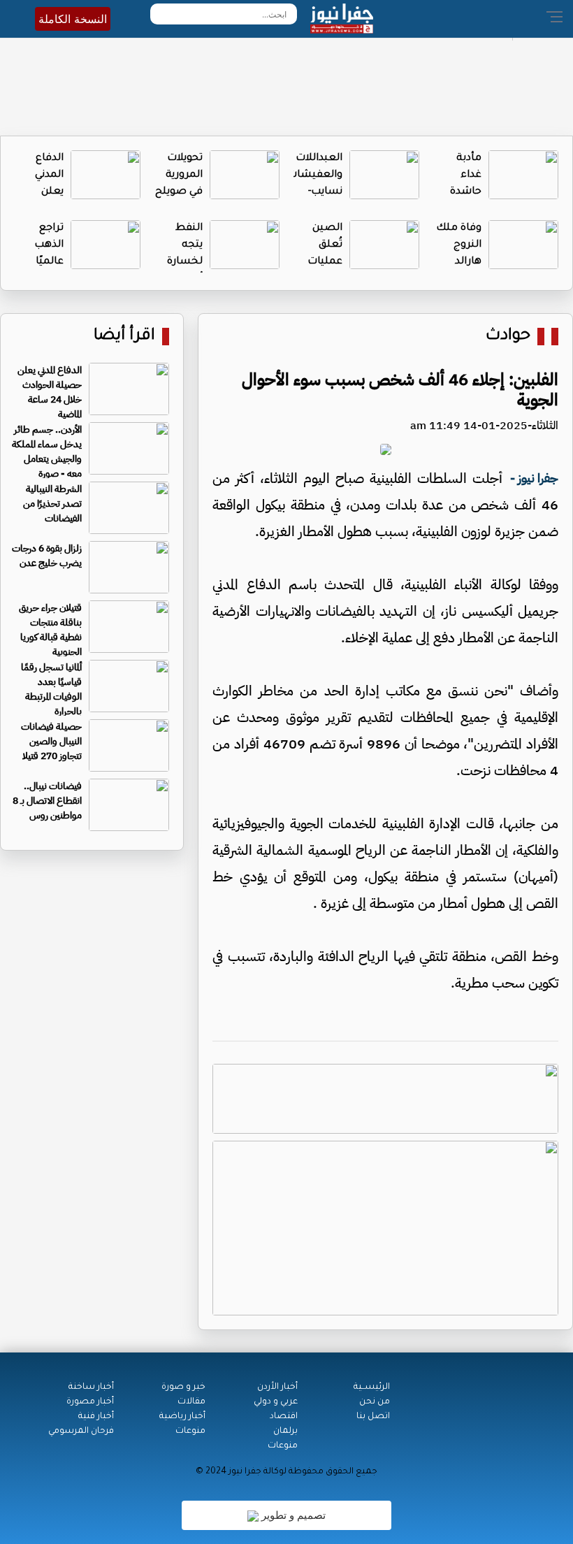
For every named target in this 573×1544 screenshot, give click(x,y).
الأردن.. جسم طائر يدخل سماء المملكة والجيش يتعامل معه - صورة (47, 451)
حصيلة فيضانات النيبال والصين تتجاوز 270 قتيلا (51, 741)
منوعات (283, 1446)
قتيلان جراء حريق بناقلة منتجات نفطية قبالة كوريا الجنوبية (50, 629)
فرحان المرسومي (81, 1431)
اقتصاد (284, 1417)
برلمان (285, 1431)
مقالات (191, 1402)
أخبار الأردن (277, 1387)
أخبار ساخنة (91, 1387)
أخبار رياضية (182, 1417)
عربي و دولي (276, 1402)
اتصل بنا (373, 1417)
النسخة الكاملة (72, 19)
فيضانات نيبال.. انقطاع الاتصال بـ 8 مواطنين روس (47, 801)
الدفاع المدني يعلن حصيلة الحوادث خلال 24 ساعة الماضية (49, 392)
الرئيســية (372, 1387)
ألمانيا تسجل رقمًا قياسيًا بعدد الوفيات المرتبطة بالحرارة (51, 689)
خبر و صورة (183, 1387)
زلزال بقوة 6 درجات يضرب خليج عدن (47, 555)
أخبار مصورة (90, 1402)
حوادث (508, 336)
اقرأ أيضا (124, 336)
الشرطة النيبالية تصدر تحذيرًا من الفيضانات (52, 504)
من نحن (374, 1402)
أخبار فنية (96, 1417)
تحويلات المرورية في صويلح (179, 175)
